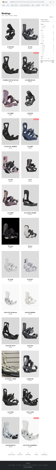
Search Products (11, 454)
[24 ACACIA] (30, 98)
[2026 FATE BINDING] (30, 297)
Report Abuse (45, 465)
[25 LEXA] (30, 32)
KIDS (43, 5)
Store (6, 15)
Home (3, 15)
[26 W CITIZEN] (30, 397)
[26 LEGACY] (30, 264)
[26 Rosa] (30, 231)
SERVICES (48, 5)
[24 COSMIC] (10, 98)
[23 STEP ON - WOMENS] (10, 131)
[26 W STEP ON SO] (10, 330)
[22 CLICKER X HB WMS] (30, 198)
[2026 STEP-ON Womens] (10, 297)
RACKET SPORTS (14, 5)
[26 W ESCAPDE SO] (10, 430)
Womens (10, 15)
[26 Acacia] (10, 231)
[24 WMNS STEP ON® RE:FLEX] (10, 65)
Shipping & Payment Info (27, 465)
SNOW (3, 5)
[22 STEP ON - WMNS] (10, 364)
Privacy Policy (18, 465)
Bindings (15, 15)
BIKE (8, 5)
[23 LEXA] (10, 164)
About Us (40, 465)
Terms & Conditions (11, 465)
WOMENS (38, 5)
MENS (33, 5)
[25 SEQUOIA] (10, 32)
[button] (5, 2)
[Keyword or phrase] (41, 21)
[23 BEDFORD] (30, 364)
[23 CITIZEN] (10, 397)
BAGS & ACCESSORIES (25, 5)
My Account (19, 454)
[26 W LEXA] (30, 330)
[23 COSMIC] (10, 198)
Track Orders (28, 454)
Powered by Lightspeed (28, 467)
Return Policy (34, 465)
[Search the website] (43, 2)
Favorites (36, 454)
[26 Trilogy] (10, 264)
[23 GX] (30, 164)
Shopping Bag (44, 454)
